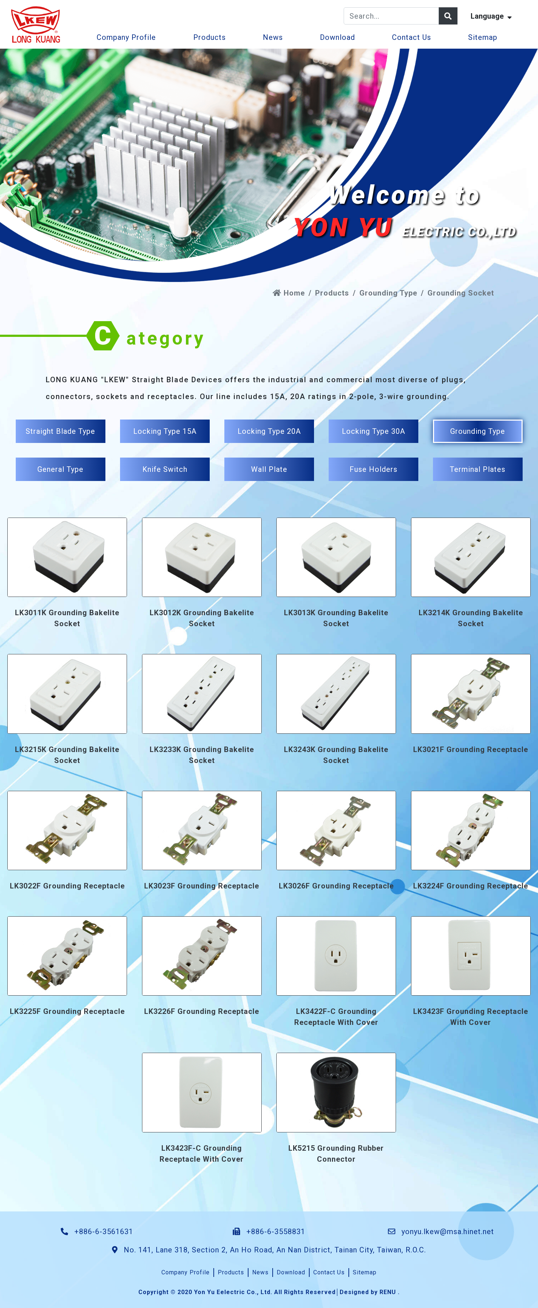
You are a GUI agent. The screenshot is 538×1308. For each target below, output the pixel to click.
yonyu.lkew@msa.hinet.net (447, 1231)
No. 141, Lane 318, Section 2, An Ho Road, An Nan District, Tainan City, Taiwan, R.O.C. (274, 1249)
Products (209, 37)
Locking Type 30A (373, 431)
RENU (388, 1292)
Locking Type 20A (269, 431)
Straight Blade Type (60, 431)
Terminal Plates (477, 469)
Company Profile (126, 37)
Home (293, 293)
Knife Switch (164, 469)
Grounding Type (388, 293)
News (273, 37)
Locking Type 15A (165, 431)
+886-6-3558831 (274, 1231)
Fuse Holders (373, 469)
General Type (60, 469)
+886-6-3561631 (102, 1231)
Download (337, 37)
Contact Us (411, 37)
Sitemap (482, 37)
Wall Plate (269, 469)
